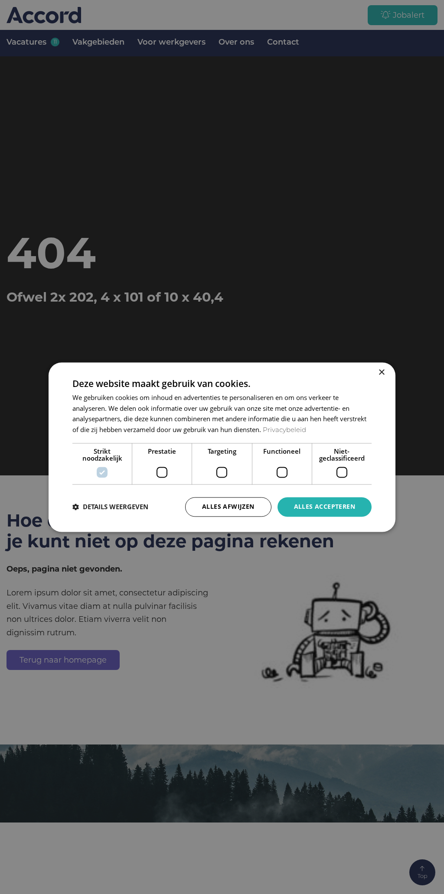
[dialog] (222, 447)
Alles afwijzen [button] (228, 506)
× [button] (381, 372)
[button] (110, 507)
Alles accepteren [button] (324, 506)
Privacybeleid (284, 431)
